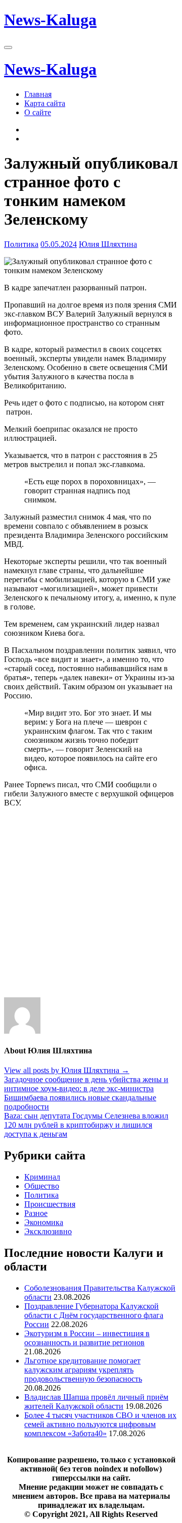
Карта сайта (44, 103)
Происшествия (49, 1204)
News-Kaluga (50, 20)
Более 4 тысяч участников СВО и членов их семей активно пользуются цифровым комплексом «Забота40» (100, 1424)
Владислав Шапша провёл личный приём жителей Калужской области (96, 1401)
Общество (41, 1186)
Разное (36, 1213)
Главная (38, 94)
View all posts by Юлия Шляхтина (66, 1070)
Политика (21, 244)
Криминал (42, 1177)
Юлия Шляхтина (108, 244)
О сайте (37, 112)
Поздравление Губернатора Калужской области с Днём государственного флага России (93, 1315)
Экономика (43, 1222)
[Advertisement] (91, 906)
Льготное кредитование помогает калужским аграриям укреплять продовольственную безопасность (83, 1369)
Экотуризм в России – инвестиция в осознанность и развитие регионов (87, 1338)
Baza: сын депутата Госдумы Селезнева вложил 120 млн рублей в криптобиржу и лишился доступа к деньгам (86, 1124)
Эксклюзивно (48, 1231)
